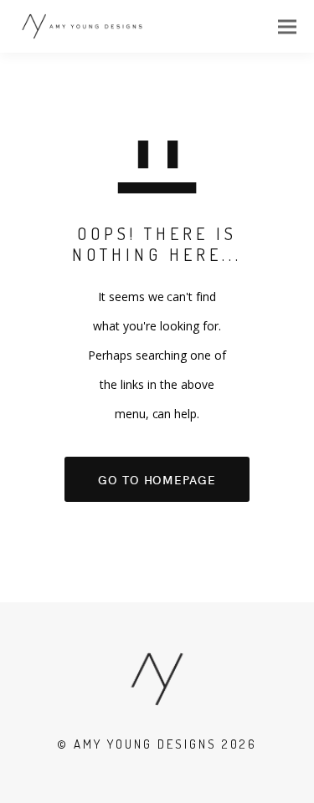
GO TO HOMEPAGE (157, 479)
